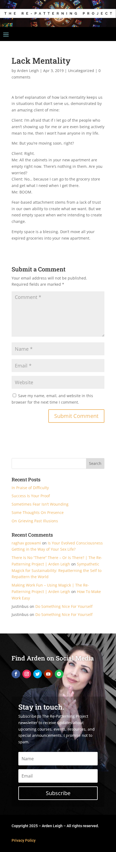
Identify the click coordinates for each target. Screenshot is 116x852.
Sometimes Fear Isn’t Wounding (40, 504)
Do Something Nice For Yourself (64, 606)
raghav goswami (26, 543)
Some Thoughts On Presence (38, 512)
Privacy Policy (24, 840)
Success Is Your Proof (31, 495)
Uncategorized (81, 70)
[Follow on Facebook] (16, 674)
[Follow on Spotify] (59, 674)
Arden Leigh (28, 70)
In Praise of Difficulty (30, 487)
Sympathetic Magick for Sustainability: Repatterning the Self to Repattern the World (56, 570)
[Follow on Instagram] (26, 674)
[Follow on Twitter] (37, 674)
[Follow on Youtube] (48, 674)
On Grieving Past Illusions (35, 520)
